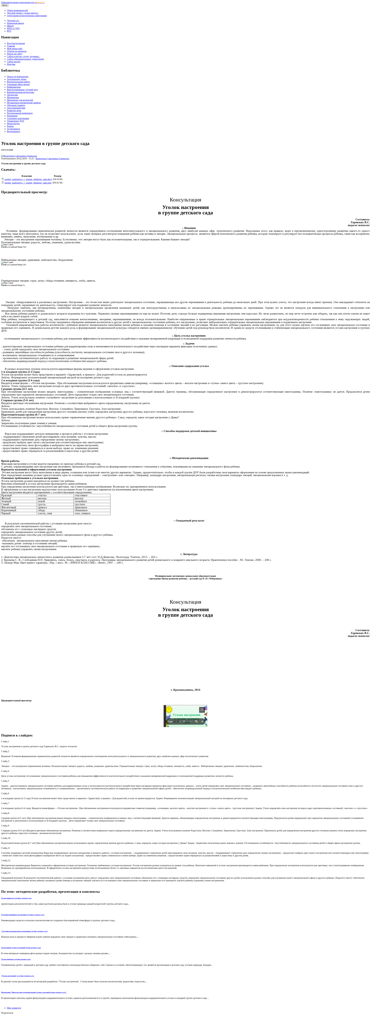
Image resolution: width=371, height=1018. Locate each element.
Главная (11, 46)
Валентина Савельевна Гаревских (52, 158)
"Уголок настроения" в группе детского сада (17, 976)
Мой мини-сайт (14, 48)
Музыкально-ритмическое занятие (24, 102)
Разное (10, 126)
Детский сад (13, 20)
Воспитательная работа (18, 82)
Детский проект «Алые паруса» (22, 13)
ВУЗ (9, 31)
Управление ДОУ (15, 121)
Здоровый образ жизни (18, 84)
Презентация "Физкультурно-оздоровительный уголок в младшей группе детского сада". (34, 992)
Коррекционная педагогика (20, 92)
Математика (13, 97)
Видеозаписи (13, 131)
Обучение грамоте (16, 105)
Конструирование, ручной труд (22, 89)
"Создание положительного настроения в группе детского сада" (24, 931)
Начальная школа (15, 23)
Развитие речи (14, 110)
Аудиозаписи (13, 129)
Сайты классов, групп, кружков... (23, 56)
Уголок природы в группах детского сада (16, 898)
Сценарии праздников (18, 118)
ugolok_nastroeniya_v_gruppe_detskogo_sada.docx (28, 179)
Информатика (14, 87)
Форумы (11, 64)
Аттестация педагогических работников (27, 15)
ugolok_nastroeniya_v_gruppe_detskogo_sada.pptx (28, 183)
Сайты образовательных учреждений (25, 59)
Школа (10, 26)
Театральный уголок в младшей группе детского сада (21, 947)
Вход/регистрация (16, 43)
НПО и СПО (13, 28)
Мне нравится (14, 1008)
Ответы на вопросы (17, 51)
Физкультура (13, 123)
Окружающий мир (16, 108)
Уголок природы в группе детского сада (16, 959)
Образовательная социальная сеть (23, 2)
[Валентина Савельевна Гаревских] (19, 156)
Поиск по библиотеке (17, 76)
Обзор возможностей (17, 10)
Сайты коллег (14, 61)
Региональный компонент (20, 113)
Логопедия (12, 95)
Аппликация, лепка (16, 79)
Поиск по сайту (14, 54)
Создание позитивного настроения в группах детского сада (22, 915)
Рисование (12, 116)
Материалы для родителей (20, 100)
